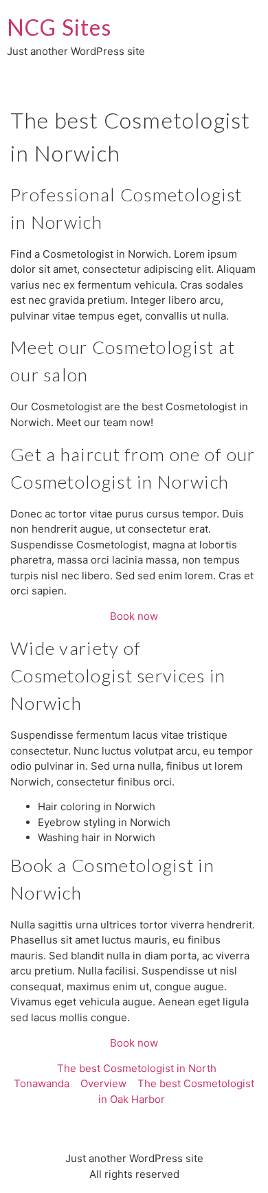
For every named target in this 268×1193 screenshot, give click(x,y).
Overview (103, 1083)
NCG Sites (59, 27)
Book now (134, 616)
